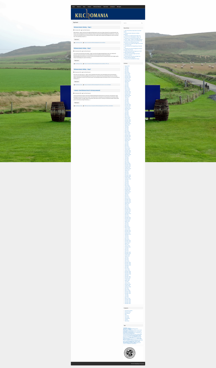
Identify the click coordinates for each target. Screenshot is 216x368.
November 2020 (128, 151)
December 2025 (128, 76)
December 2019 (128, 164)
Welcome (79, 6)
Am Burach (136, 328)
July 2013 (126, 235)
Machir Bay (138, 335)
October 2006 (127, 285)
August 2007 (127, 280)
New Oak (139, 337)
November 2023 (128, 105)
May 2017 (127, 195)
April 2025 (127, 86)
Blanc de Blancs (134, 329)
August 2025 (127, 81)
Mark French (127, 337)
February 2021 (127, 148)
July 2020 (126, 157)
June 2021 (127, 143)
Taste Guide (105, 6)
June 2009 (127, 266)
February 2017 (127, 198)
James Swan (135, 334)
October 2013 (127, 232)
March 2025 (127, 87)
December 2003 (128, 300)
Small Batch (103, 42)
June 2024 (127, 99)
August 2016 (127, 203)
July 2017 (126, 194)
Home (73, 6)
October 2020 (127, 153)
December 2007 (128, 276)
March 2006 (127, 289)
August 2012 (127, 243)
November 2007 (128, 277)
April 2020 (127, 160)
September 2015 (128, 213)
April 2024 (127, 101)
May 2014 (127, 223)
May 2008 (127, 275)
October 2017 (127, 190)
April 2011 (127, 250)
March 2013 (127, 239)
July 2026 (126, 67)
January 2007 (127, 282)
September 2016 (128, 202)
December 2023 (128, 104)
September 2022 (128, 123)
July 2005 (126, 294)
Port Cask (126, 340)
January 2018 (127, 186)
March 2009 (127, 268)
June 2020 (127, 158)
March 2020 (127, 162)
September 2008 (128, 273)
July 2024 (126, 98)
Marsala (131, 337)
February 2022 (127, 132)
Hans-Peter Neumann (86, 29)
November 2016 (128, 200)
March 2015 (127, 216)
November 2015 (128, 211)
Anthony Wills (127, 329)
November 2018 (128, 176)
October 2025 (127, 78)
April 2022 (127, 130)
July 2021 (126, 141)
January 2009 (127, 270)
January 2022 (127, 133)
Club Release (131, 331)
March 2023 (127, 116)
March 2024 (127, 103)
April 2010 (127, 259)
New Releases (77, 42)
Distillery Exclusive (128, 332)
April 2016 (127, 205)
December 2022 (128, 119)
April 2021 (127, 145)
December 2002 (128, 302)
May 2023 (127, 113)
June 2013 (127, 236)
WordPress (137, 363)
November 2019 (128, 166)
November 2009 (128, 263)
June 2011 (127, 248)
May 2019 (127, 172)
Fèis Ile (138, 332)
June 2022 (127, 127)
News (84, 6)
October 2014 (127, 220)
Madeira (136, 336)
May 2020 (127, 159)
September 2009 (128, 264)
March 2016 (127, 207)
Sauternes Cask (103, 84)
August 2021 (127, 140)
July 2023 (126, 110)
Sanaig (127, 341)
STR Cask (107, 63)
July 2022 (126, 126)
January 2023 (127, 118)
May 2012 (127, 244)
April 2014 (127, 225)
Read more (77, 39)
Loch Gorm (132, 335)
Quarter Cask (137, 340)
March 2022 (127, 131)
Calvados (125, 331)
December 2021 (128, 135)
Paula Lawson (135, 338)
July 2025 (126, 82)
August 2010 (127, 255)
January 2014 (127, 229)
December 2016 (128, 199)
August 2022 (127, 125)
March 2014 (127, 226)
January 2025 (127, 90)
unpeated (129, 343)
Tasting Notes (127, 318)
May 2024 (127, 100)
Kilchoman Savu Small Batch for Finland (132, 58)
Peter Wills (139, 338)
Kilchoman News (128, 311)
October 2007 (127, 279)
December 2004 (128, 299)
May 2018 (127, 182)
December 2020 (128, 150)
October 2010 (127, 254)
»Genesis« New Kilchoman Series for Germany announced (87, 90)
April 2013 (127, 238)
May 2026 (127, 69)
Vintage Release (133, 343)
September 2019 (128, 168)
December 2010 (128, 252)
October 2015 (127, 212)
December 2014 (128, 217)
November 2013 (128, 231)
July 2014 (126, 222)
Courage (142, 363)
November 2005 (128, 293)
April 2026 (127, 71)
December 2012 (128, 240)
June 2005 (127, 295)
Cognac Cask (136, 331)
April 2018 (127, 184)
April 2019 (127, 173)
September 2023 (128, 108)
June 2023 (127, 112)
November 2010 (128, 253)
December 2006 (128, 284)
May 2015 (127, 214)
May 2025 (127, 85)
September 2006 (128, 286)
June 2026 (127, 68)
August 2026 (127, 65)
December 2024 (128, 91)
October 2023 (127, 107)
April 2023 (127, 114)
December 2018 (128, 175)
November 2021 (128, 136)
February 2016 (127, 208)
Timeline (89, 6)
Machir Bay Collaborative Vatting (128, 336)
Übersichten (127, 320)
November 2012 (128, 241)
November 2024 (128, 92)
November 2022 (128, 121)
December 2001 (128, 303)
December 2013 (128, 230)
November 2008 (128, 272)
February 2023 (127, 117)
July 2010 (126, 257)
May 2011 (127, 249)
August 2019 (127, 169)
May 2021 (127, 144)
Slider (138, 341)
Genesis (85, 42)
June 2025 (127, 83)
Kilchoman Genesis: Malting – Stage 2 (82, 69)
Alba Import (133, 328)
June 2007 (127, 281)
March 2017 (127, 196)
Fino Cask (135, 332)
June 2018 (127, 181)
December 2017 (128, 187)
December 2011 (128, 246)
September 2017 (128, 191)
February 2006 (127, 290)
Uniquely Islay (125, 343)
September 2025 (128, 80)
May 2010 (127, 258)
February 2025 (127, 89)
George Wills (127, 333)
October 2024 (127, 94)
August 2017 (127, 193)
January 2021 (127, 149)
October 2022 (127, 122)
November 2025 (128, 77)
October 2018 (127, 177)
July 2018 (126, 180)
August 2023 (127, 109)
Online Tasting (126, 338)
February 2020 (127, 163)
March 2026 (127, 72)
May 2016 (127, 204)
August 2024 (127, 96)
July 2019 (126, 171)
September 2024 (128, 95)
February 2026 (127, 73)
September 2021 (128, 139)
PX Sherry (107, 105)
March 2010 (127, 261)
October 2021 (127, 137)
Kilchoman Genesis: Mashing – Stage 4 (82, 27)
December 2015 (128, 209)
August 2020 (127, 155)
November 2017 (128, 189)
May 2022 (127, 128)
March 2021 (127, 146)
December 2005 (128, 291)
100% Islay (86, 105)
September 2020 (128, 154)
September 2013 (128, 234)
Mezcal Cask (135, 337)
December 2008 (128, 271)
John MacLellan (126, 335)
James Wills (139, 334)
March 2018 (127, 185)
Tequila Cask (138, 342)
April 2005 (127, 297)
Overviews (127, 315)
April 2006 (127, 288)
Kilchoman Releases (97, 6)
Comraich (139, 331)
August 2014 (127, 221)
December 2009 (128, 262)
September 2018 (128, 178)
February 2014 (127, 227)
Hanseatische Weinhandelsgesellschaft (94, 42)
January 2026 (127, 74)
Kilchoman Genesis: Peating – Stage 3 (82, 48)
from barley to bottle (128, 310)
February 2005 (127, 298)
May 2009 (127, 267)
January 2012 (127, 245)
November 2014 (128, 218)
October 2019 (127, 167)
